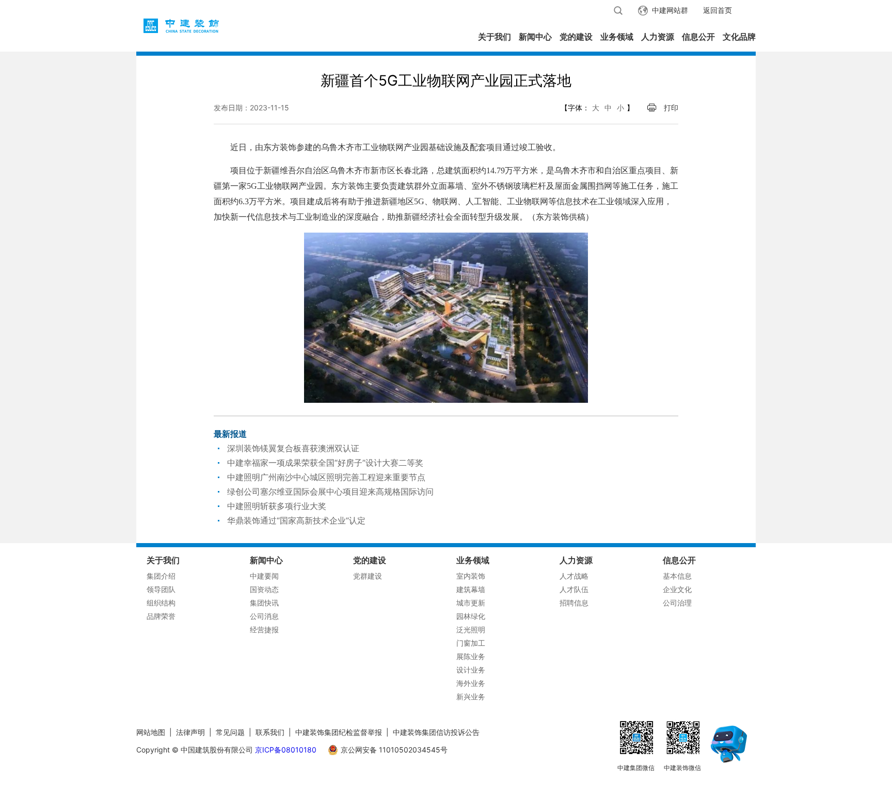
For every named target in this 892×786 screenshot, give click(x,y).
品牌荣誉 (161, 616)
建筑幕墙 (470, 589)
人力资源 (657, 36)
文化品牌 (739, 36)
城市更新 (470, 602)
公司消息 (264, 616)
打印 (671, 107)
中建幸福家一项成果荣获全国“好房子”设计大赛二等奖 (325, 462)
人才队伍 (574, 589)
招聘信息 (574, 602)
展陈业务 (470, 656)
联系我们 (270, 732)
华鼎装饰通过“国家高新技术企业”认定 (296, 520)
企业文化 (677, 589)
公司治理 (677, 602)
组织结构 (161, 602)
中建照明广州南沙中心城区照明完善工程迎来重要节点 (326, 477)
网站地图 (150, 732)
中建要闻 (264, 575)
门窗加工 (470, 642)
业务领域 (616, 36)
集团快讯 (264, 602)
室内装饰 (470, 575)
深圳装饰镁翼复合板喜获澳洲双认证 (293, 448)
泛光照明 (470, 629)
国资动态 (264, 589)
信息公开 (698, 36)
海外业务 (470, 683)
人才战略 (574, 575)
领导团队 (161, 589)
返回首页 (717, 10)
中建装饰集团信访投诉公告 (436, 732)
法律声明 (190, 732)
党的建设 (576, 36)
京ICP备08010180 (285, 749)
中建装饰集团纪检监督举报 (338, 732)
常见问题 (230, 732)
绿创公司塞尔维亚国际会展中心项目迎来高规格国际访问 (330, 491)
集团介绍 (161, 575)
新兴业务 (470, 696)
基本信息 (677, 575)
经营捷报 (264, 629)
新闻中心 (535, 36)
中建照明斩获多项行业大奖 (276, 506)
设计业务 (470, 669)
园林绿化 (470, 616)
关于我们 (494, 36)
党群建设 (367, 575)
